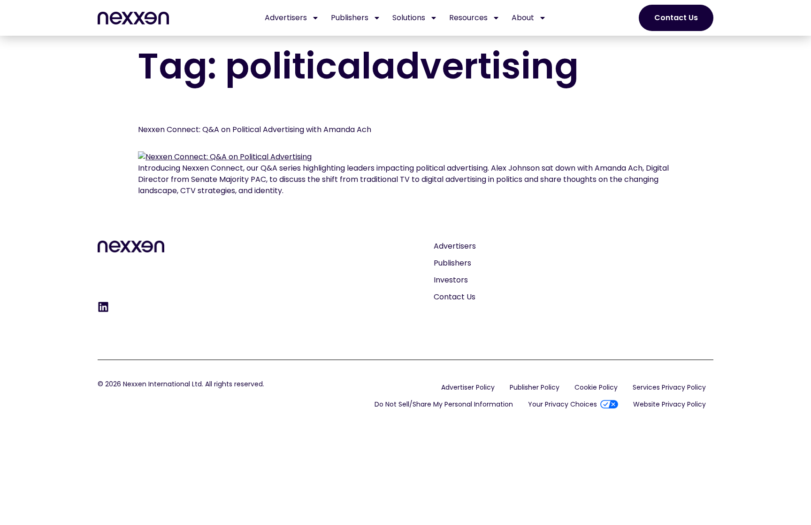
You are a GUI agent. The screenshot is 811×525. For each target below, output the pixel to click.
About (523, 17)
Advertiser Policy (468, 387)
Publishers (349, 17)
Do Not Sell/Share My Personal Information (444, 404)
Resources (468, 17)
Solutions (408, 17)
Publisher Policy (534, 387)
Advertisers (286, 17)
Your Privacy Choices (562, 404)
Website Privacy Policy (669, 404)
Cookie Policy (596, 387)
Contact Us (454, 296)
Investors (451, 279)
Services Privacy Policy (669, 387)
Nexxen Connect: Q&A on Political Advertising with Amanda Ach (254, 129)
